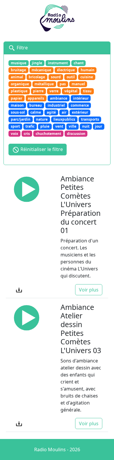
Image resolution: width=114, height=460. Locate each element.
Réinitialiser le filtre (41, 149)
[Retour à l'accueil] (57, 17)
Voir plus (89, 290)
